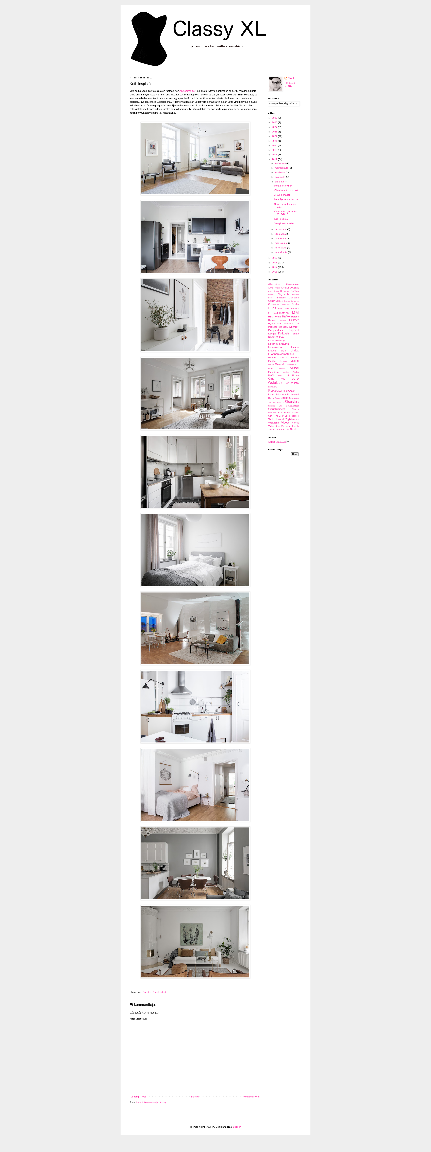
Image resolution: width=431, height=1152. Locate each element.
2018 (275, 154)
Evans (281, 309)
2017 (275, 159)
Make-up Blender (289, 358)
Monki (271, 368)
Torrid (271, 419)
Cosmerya (273, 304)
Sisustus (147, 992)
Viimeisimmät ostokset (286, 190)
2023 (275, 131)
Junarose (294, 326)
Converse (295, 301)
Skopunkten (284, 413)
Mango (272, 361)
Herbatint (282, 320)
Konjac (295, 333)
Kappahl (294, 330)
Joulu (285, 327)
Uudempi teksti (138, 1096)
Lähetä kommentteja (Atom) (151, 1102)
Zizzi (293, 429)
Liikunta (272, 350)
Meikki (294, 360)
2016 (275, 258)
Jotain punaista (282, 194)
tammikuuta (281, 252)
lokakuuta (280, 172)
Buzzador (281, 298)
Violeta (295, 422)
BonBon (295, 294)
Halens (295, 316)
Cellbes (279, 301)
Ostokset (275, 383)
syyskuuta (280, 177)
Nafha (296, 372)
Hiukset (294, 320)
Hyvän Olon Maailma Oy (283, 323)
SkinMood (272, 413)
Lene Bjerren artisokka (286, 199)
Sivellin (295, 409)
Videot (285, 422)
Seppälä (285, 397)
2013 (275, 271)
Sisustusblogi (292, 406)
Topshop (294, 416)
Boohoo (271, 298)
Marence (283, 361)
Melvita (271, 364)
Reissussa (280, 394)
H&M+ (286, 316)
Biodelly (271, 294)
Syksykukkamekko (284, 223)
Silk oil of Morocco (276, 402)
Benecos (284, 291)
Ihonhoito (272, 327)
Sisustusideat (159, 992)
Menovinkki (280, 364)
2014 (275, 267)
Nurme (295, 375)
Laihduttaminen (275, 347)
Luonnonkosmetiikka (281, 354)
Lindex (294, 350)
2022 (275, 136)
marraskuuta (282, 167)
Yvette (271, 430)
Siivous (295, 398)
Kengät (272, 333)
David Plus (286, 304)
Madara (272, 357)
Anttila (277, 288)
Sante (277, 398)
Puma (271, 394)
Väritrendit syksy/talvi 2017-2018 (285, 213)
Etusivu (195, 1096)
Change (287, 301)
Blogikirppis (283, 294)
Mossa (282, 369)
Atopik (276, 291)
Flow (287, 309)
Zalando (279, 429)
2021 (275, 141)
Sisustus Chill (275, 406)
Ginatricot (283, 313)
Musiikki (286, 372)
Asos (270, 291)
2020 (275, 145)
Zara (287, 430)
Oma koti (276, 378)
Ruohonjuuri (293, 394)
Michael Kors (293, 364)
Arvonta (294, 287)
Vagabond (273, 422)
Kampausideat (276, 330)
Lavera (295, 347)
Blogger (237, 1126)
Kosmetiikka (276, 337)
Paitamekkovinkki (283, 185)
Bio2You (295, 291)
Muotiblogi (273, 372)
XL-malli (295, 426)
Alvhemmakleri (187, 90)
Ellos (272, 308)
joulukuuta (280, 163)
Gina (275, 313)
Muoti (294, 368)
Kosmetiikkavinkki (279, 343)
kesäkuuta (280, 233)
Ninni (291, 78)
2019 (275, 150)
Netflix (271, 375)
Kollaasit (283, 333)
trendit (280, 419)
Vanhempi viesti (251, 1096)
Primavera (272, 387)
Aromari (285, 288)
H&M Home (274, 316)
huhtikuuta (281, 238)
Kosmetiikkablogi (276, 341)
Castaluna (294, 298)
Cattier (271, 301)
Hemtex (272, 320)
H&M (294, 313)
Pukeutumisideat (281, 390)
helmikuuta (281, 247)
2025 (275, 122)
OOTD (295, 378)
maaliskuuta (281, 243)
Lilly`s (283, 351)
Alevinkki (274, 284)
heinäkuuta (281, 229)
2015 (275, 262)
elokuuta (280, 181)
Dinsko (295, 304)
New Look (283, 375)
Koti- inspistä (281, 218)
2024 (275, 127)
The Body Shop (282, 416)
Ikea (280, 327)
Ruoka (271, 398)
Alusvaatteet (292, 284)
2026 (275, 117)
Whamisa (285, 426)
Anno (270, 288)
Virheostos (273, 426)
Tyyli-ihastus (292, 419)
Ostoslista (292, 383)
